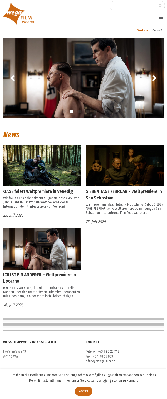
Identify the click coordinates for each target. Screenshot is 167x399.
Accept (81, 391)
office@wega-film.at (100, 361)
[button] (161, 18)
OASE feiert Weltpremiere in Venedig (38, 191)
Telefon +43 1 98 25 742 (102, 351)
